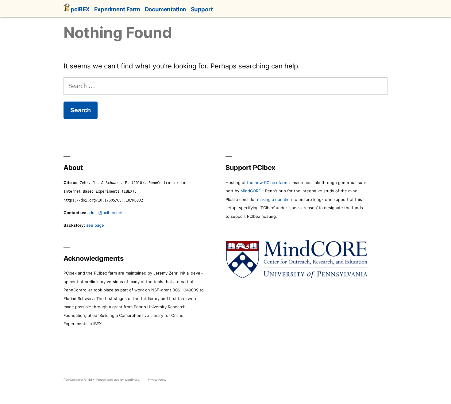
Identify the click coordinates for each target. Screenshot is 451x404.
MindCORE (251, 190)
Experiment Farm (117, 9)
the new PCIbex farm (267, 182)
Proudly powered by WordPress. (118, 379)
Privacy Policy (157, 379)
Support (202, 9)
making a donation (274, 199)
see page (95, 225)
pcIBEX (80, 9)
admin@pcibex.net (105, 212)
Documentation (165, 9)
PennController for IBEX (79, 379)
